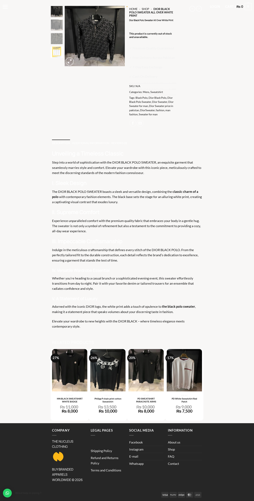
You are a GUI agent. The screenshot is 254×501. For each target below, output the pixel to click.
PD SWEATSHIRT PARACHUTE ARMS (146, 400)
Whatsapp (136, 464)
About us (174, 442)
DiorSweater (147, 110)
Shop (171, 449)
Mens (146, 92)
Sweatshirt (156, 92)
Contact (173, 464)
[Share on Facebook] (132, 123)
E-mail (133, 456)
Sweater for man (148, 114)
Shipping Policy (101, 451)
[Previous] (69, 36)
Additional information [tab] (90, 143)
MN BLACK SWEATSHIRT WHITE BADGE (70, 400)
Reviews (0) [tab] (119, 143)
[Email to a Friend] (140, 123)
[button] (5, 6)
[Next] (120, 36)
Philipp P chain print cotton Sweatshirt (108, 400)
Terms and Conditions (106, 470)
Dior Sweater (159, 101)
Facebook (136, 442)
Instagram (136, 449)
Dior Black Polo (157, 97)
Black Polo (142, 97)
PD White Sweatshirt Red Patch (184, 400)
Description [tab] (61, 143)
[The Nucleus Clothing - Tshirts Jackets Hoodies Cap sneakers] (127, 6)
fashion (160, 110)
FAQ (171, 456)
